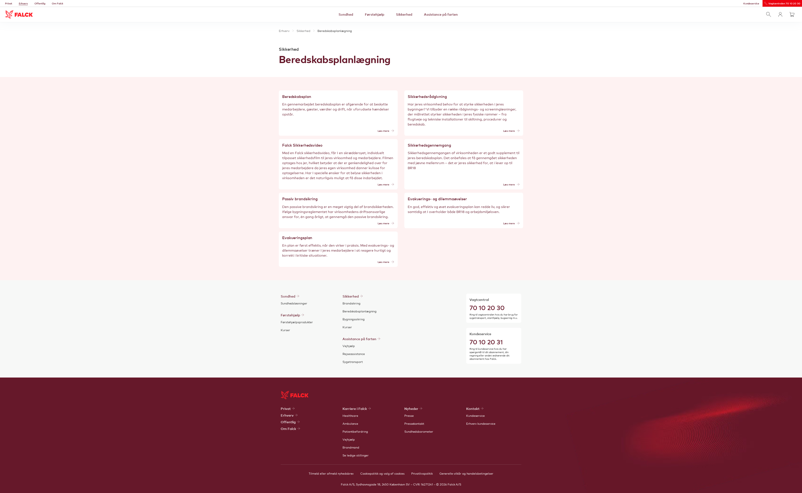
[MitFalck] (780, 14)
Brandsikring (351, 303)
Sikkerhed (404, 14)
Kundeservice (751, 3)
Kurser (285, 330)
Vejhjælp (349, 346)
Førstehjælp (374, 14)
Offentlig (39, 3)
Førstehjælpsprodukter (297, 322)
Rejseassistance (354, 354)
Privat (8, 3)
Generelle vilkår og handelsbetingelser (466, 473)
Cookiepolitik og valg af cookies (382, 473)
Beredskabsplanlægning (360, 311)
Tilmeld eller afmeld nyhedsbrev (331, 473)
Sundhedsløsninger (294, 303)
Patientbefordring (355, 431)
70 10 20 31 (486, 341)
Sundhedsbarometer (418, 431)
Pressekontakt (414, 423)
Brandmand (351, 447)
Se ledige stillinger (356, 455)
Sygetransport (353, 362)
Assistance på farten (441, 14)
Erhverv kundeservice (480, 423)
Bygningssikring (354, 319)
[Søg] (769, 14)
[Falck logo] (294, 395)
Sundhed (346, 14)
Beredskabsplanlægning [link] (334, 31)
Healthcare (350, 415)
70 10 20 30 (487, 307)
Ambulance (350, 423)
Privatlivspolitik (422, 473)
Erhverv (23, 3)
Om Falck (57, 3)
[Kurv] (792, 14)
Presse (409, 415)
